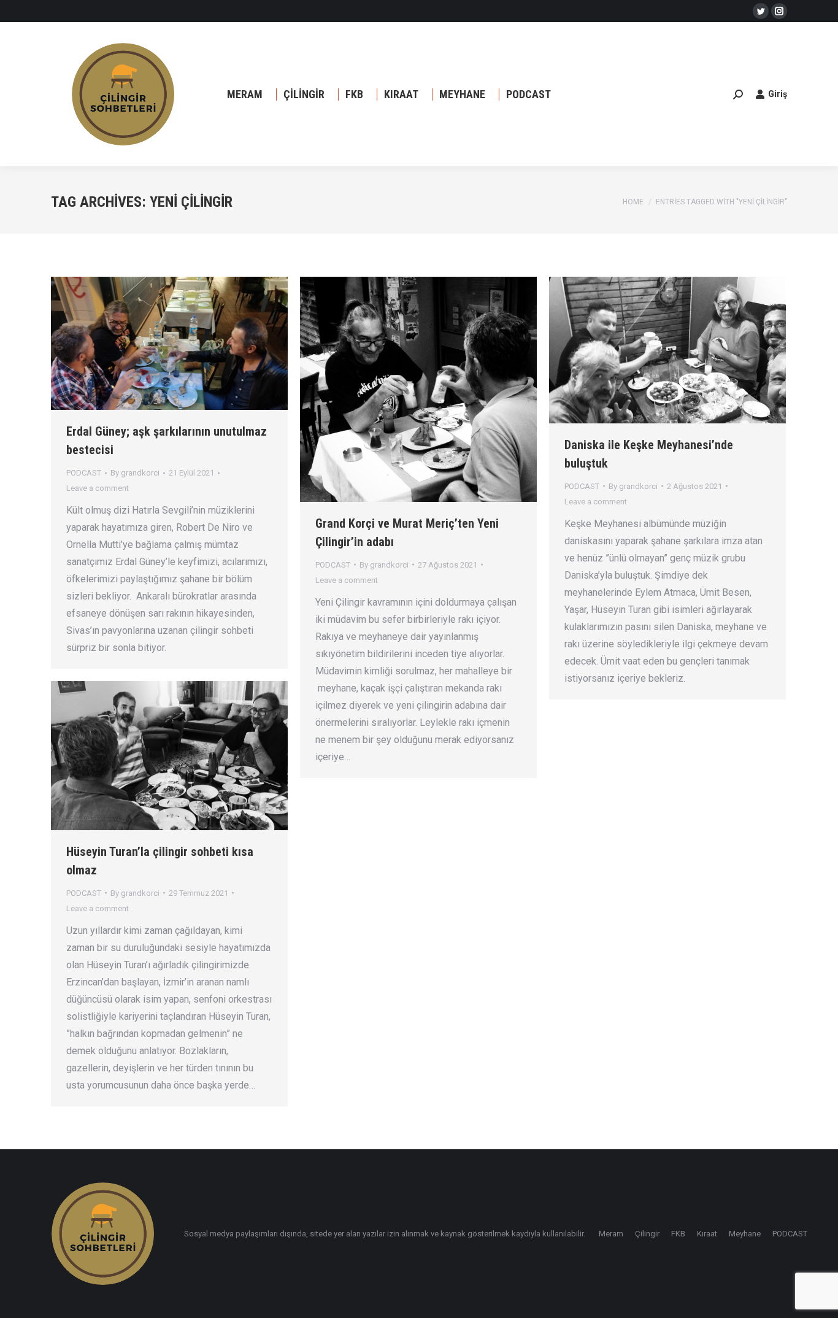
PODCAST (83, 472)
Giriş (777, 94)
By (135, 472)
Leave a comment (97, 488)
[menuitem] (245, 94)
